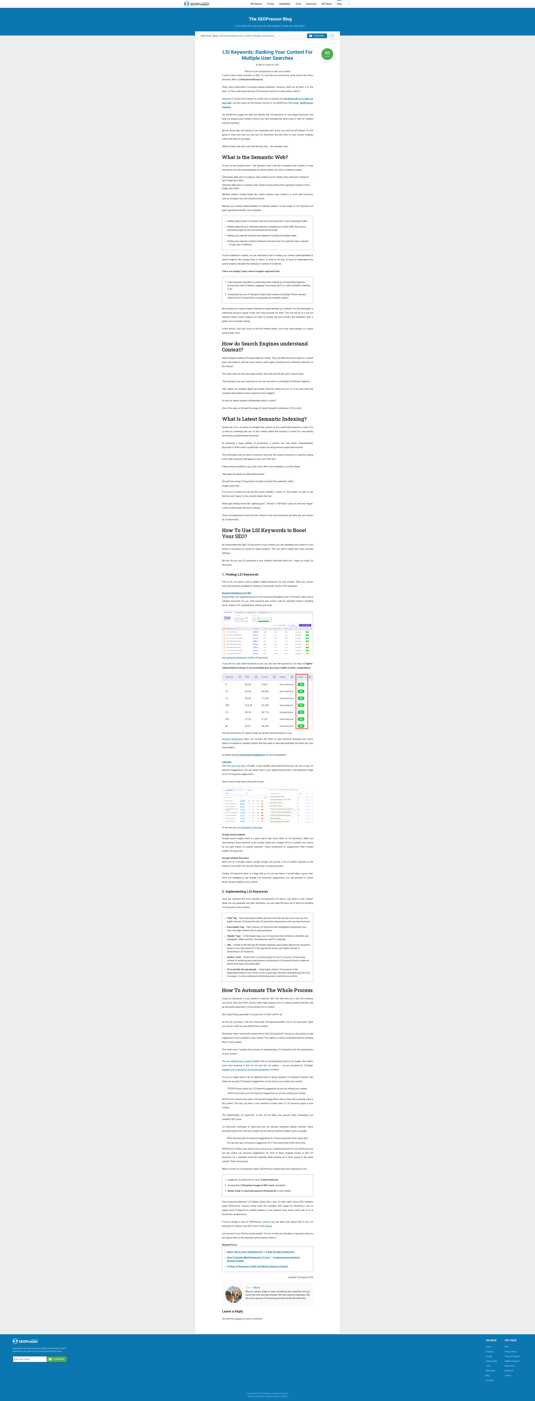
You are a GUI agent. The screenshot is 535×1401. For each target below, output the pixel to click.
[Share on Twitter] (205, 224)
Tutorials (489, 1380)
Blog (339, 4)
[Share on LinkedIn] (205, 232)
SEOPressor (206, 36)
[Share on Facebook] (205, 216)
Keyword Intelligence (236, 657)
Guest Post (509, 1366)
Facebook (509, 1371)
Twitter (508, 1375)
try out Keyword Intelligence (250, 755)
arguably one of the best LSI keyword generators (246, 1069)
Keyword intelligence (232, 739)
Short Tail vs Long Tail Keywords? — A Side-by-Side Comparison (260, 1252)
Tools (298, 4)
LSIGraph (226, 762)
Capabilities (284, 4)
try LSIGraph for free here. (250, 827)
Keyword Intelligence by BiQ (236, 593)
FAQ (506, 1347)
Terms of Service (512, 1356)
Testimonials (491, 1361)
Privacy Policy (511, 1352)
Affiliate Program (512, 1361)
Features (490, 1352)
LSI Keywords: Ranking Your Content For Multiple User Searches (246, 36)
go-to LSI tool (238, 765)
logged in (239, 1318)
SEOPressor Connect (241, 1061)
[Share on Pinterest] (205, 241)
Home (488, 1347)
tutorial (268, 1226)
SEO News (327, 4)
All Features (256, 4)
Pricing (270, 4)
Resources (311, 4)
